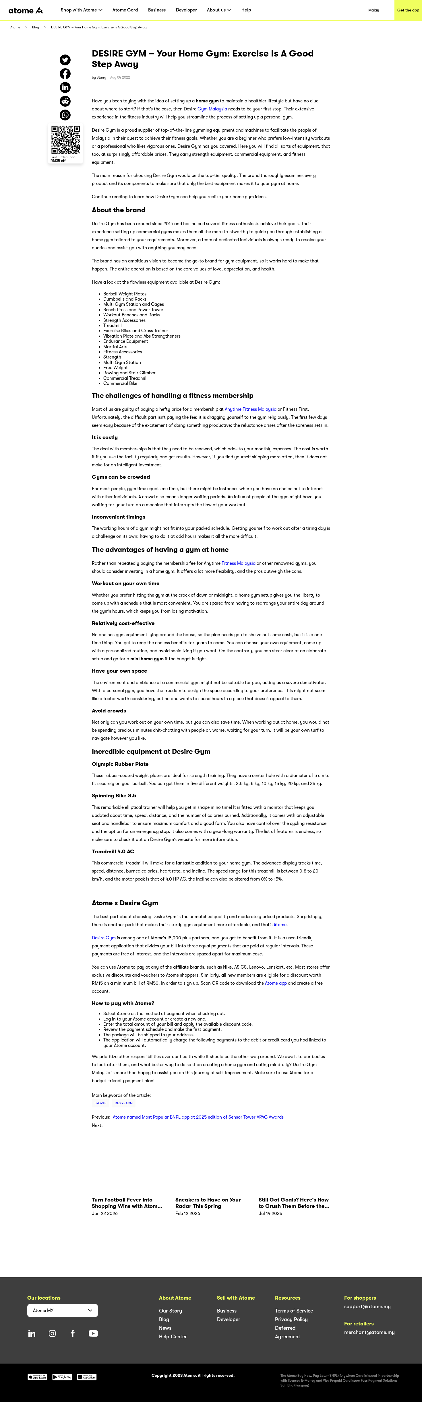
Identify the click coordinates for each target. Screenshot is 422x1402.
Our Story (170, 1311)
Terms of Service (294, 1311)
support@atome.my (367, 1306)
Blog (35, 27)
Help (246, 10)
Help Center (173, 1336)
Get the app (408, 10)
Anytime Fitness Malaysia (250, 409)
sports (100, 1103)
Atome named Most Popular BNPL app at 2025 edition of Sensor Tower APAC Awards (198, 1117)
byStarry (99, 77)
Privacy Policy (291, 1319)
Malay (373, 10)
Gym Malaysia (212, 109)
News (165, 1328)
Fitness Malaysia (238, 563)
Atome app (276, 983)
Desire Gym (104, 937)
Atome (15, 27)
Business (157, 10)
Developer (186, 10)
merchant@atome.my (369, 1332)
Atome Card (125, 10)
